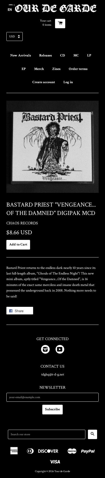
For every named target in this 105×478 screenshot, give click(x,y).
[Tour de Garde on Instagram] (45, 350)
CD (62, 55)
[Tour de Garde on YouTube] (60, 350)
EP (24, 69)
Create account (43, 82)
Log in (68, 82)
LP (89, 55)
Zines (56, 69)
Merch (39, 69)
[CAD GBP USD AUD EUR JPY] (52, 38)
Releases (45, 55)
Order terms (78, 69)
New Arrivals (20, 55)
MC (76, 55)
